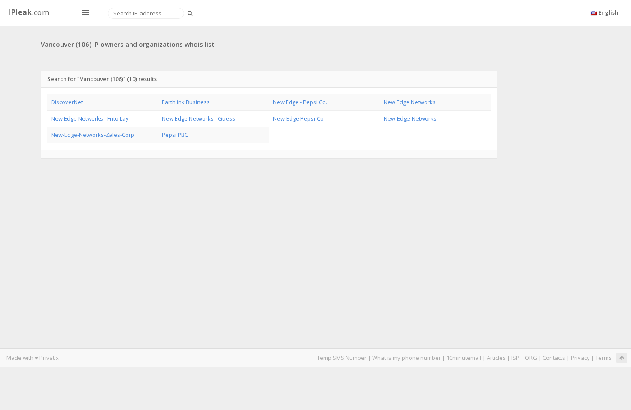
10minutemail (463, 358)
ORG (531, 358)
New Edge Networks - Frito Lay (90, 118)
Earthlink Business (186, 102)
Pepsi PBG (175, 135)
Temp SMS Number (342, 358)
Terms (603, 358)
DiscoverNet (67, 102)
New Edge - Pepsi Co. (300, 102)
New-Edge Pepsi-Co (298, 118)
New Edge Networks (410, 102)
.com (28, 12)
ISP (515, 358)
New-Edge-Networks (410, 118)
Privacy (580, 358)
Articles (496, 358)
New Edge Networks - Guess (198, 118)
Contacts (554, 358)
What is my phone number (406, 358)
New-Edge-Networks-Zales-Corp (92, 135)
